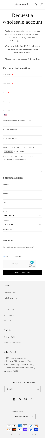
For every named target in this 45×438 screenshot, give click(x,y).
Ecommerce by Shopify (31, 434)
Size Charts (9, 315)
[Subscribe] (38, 389)
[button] (3, 5)
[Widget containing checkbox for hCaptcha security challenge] (19, 264)
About (7, 304)
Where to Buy (10, 292)
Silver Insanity (16, 434)
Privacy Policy (10, 337)
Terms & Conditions (12, 343)
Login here (35, 59)
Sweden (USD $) (21, 416)
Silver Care (9, 309)
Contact (7, 321)
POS (21, 434)
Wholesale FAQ (10, 298)
